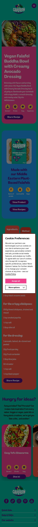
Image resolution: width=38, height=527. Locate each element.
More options (14, 287)
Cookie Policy (10, 274)
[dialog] (19, 263)
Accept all (16, 281)
